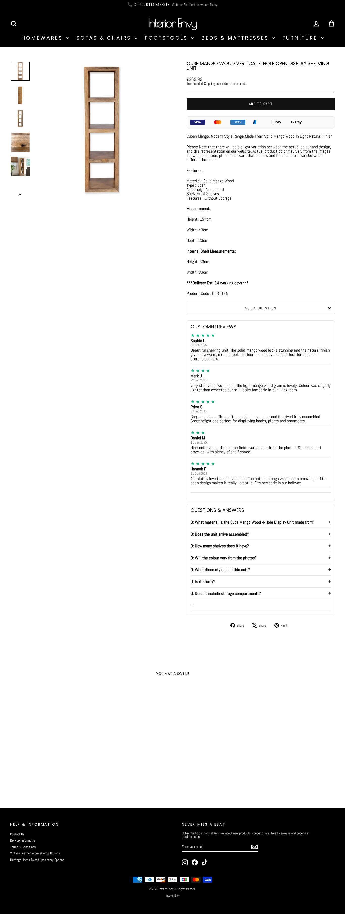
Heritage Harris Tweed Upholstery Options (37, 859)
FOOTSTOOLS (167, 37)
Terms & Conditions (23, 847)
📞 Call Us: (148, 5)
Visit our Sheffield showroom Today (194, 4)
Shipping (209, 83)
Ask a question (261, 308)
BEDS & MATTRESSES (236, 37)
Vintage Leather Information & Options (35, 853)
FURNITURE (301, 37)
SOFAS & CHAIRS (104, 37)
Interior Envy (173, 896)
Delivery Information (23, 840)
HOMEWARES (43, 37)
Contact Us (17, 834)
